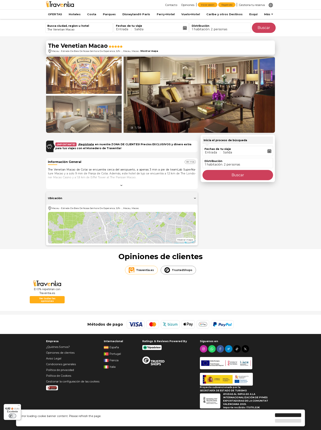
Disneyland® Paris (136, 14)
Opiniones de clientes (60, 352)
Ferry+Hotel (166, 14)
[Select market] (271, 4)
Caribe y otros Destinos (224, 14)
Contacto (171, 5)
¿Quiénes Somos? (58, 347)
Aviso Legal (53, 358)
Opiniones (187, 5)
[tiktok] (237, 349)
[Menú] (19, 406)
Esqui (253, 14)
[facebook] (221, 349)
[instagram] (204, 349)
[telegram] (229, 349)
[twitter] (246, 349)
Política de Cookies (58, 375)
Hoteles (75, 14)
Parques (109, 14)
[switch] (12, 416)
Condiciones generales (61, 364)
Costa (91, 14)
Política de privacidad (60, 370)
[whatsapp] (212, 349)
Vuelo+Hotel (190, 14)
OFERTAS (55, 14)
